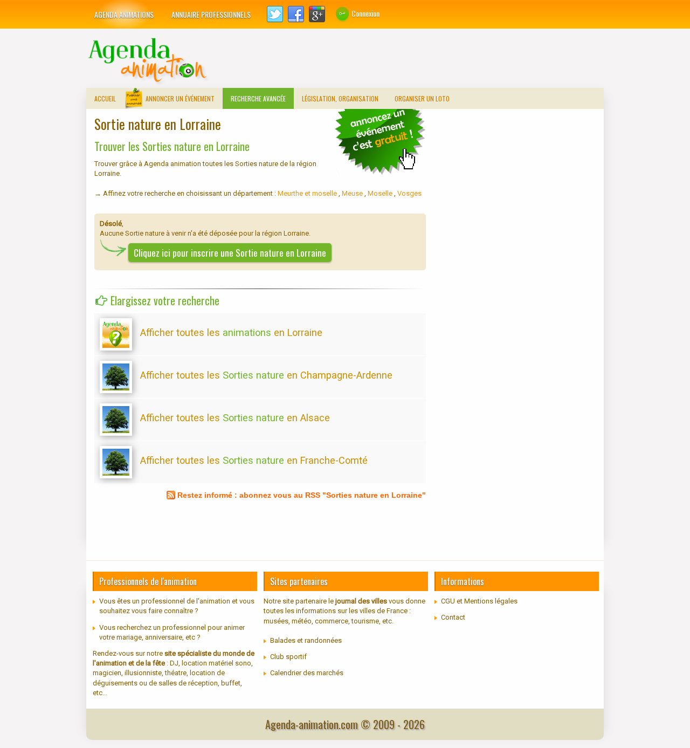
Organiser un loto (422, 98)
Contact (453, 617)
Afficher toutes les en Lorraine (231, 332)
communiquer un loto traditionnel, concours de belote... (380, 141)
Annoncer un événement (180, 98)
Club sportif (288, 657)
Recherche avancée (258, 98)
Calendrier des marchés (306, 673)
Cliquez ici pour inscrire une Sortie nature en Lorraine (230, 252)
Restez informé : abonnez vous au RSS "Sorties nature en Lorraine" (301, 495)
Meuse (353, 193)
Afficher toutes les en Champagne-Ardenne (266, 375)
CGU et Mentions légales (479, 601)
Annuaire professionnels (211, 14)
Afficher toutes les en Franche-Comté (254, 460)
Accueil (105, 98)
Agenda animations (124, 14)
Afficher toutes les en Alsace (235, 417)
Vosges (409, 193)
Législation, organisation (340, 98)
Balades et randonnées (306, 640)
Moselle (381, 193)
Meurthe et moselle (308, 193)
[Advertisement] (407, 61)
